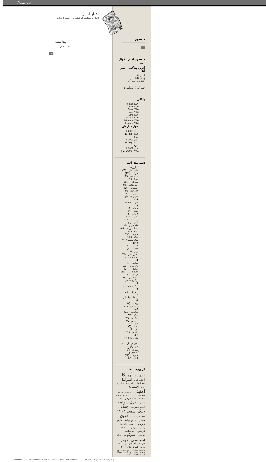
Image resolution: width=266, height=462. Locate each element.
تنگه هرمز (134, 225)
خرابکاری (134, 268)
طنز (137, 323)
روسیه (135, 303)
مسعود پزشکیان (139, 454)
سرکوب (129, 434)
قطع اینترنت (127, 444)
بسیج (136, 211)
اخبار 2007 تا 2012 (132, 141)
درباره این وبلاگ (24, 2)
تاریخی (135, 213)
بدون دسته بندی (131, 202)
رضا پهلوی (130, 431)
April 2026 (133, 115)
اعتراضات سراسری (125, 383)
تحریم (136, 216)
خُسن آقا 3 (140, 78)
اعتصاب (135, 187)
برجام (136, 208)
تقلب (136, 222)
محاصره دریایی (123, 450)
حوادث (135, 263)
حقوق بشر (133, 254)
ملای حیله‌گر (133, 343)
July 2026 (134, 106)
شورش (135, 320)
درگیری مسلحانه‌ (130, 286)
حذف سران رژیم (138, 416)
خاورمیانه (134, 266)
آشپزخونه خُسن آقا (136, 80)
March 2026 (132, 117)
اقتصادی (134, 190)
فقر (137, 329)
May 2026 (133, 112)
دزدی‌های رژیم (132, 291)
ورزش (135, 349)
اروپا (136, 179)
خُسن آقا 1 (140, 75)
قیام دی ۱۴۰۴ (132, 332)
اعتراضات (134, 185)
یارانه (136, 358)
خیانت (136, 274)
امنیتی (136, 193)
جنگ (136, 237)
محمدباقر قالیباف (139, 452)
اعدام (143, 387)
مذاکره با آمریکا (124, 452)
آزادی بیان (134, 170)
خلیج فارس (133, 271)
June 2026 (133, 109)
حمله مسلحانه (132, 257)
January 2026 (132, 123)
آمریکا (136, 173)
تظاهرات (126, 395)
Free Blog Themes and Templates (64, 459)
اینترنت (128, 392)
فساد (136, 326)
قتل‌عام (137, 443)
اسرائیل (135, 182)
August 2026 (132, 103)
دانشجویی (134, 277)
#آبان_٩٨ (134, 167)
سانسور (135, 311)
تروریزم (135, 219)
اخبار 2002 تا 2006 (132, 150)
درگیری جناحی (131, 280)
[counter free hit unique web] (116, 459)
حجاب (136, 245)
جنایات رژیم (133, 228)
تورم (121, 398)
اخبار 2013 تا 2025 (132, 132)
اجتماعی (134, 176)
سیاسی (135, 317)
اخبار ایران (90, 14)
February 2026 (131, 120)
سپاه (136, 314)
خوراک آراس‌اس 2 (134, 87)
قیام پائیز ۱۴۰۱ (131, 338)
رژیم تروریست (131, 306)
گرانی (129, 454)
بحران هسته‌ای (131, 196)
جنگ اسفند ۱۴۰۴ (130, 240)
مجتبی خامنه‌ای (138, 450)
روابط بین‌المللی (130, 297)
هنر (137, 346)
